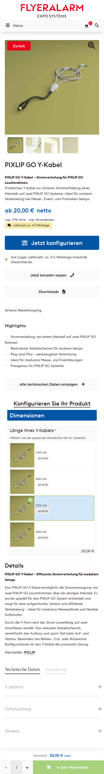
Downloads (49, 291)
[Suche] (97, 25)
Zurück (19, 45)
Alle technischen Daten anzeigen (49, 384)
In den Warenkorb (72, 767)
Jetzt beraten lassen (48, 275)
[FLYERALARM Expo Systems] (52, 11)
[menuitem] (97, 25)
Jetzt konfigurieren (56, 242)
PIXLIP (29, 652)
